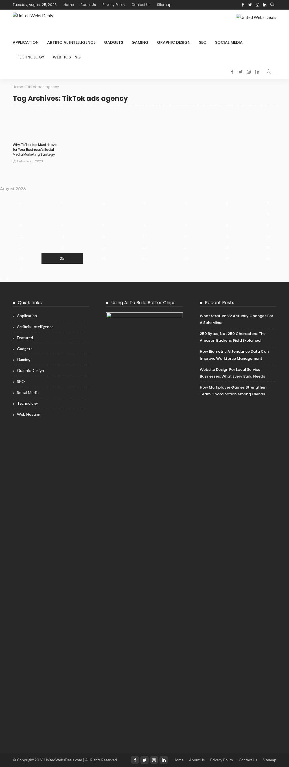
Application (26, 42)
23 (268, 247)
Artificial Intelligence (71, 42)
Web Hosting (67, 57)
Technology (30, 57)
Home (69, 4)
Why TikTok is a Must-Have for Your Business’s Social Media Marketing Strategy (35, 149)
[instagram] (257, 5)
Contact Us (141, 4)
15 (227, 236)
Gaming (140, 42)
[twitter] (250, 5)
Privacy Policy (113, 4)
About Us (88, 4)
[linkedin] (264, 5)
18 (62, 247)
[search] (272, 5)
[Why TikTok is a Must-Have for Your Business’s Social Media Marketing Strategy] (36, 125)
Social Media (229, 42)
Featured (25, 337)
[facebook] (242, 5)
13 (144, 236)
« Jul (4, 278)
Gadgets (113, 42)
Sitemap (164, 4)
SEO (203, 42)
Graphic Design (174, 42)
